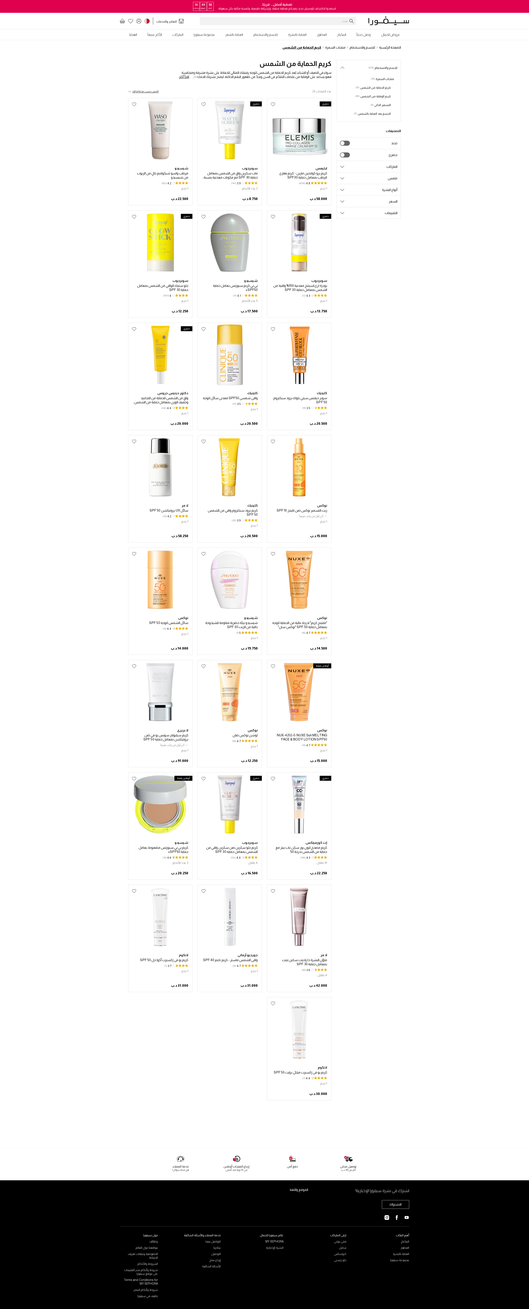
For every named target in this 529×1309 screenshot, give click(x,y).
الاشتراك (396, 1204)
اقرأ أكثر (184, 77)
